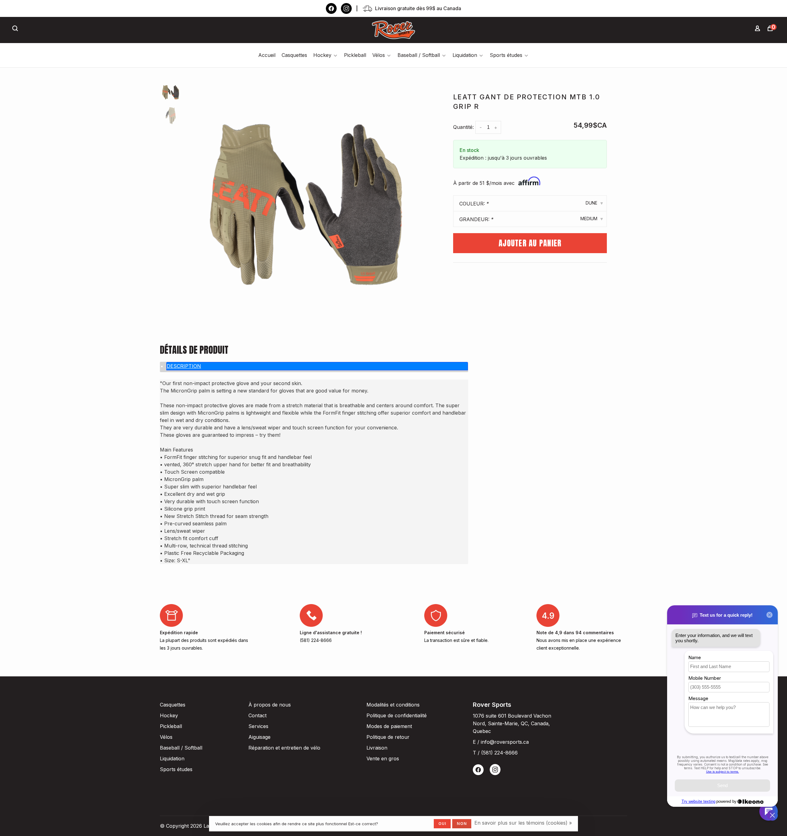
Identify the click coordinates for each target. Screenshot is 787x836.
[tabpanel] (306, 205)
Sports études (506, 55)
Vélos (378, 55)
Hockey (322, 55)
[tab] (317, 366)
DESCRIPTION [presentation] (184, 366)
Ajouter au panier (530, 243)
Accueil (266, 55)
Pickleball (355, 55)
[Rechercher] (16, 29)
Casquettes (294, 55)
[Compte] (758, 29)
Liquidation (465, 55)
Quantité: (463, 127)
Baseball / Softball (418, 55)
